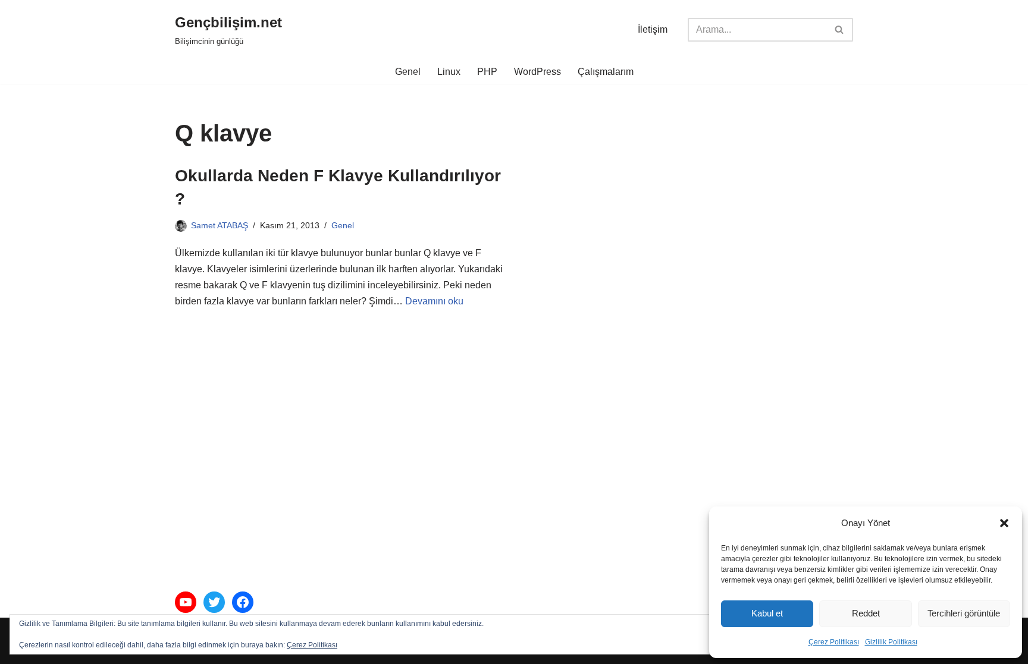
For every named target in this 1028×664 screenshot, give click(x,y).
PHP (487, 72)
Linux (448, 72)
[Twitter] (214, 602)
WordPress (537, 72)
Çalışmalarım (606, 72)
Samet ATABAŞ (219, 225)
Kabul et (767, 613)
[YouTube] (185, 602)
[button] (1004, 523)
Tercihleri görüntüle (963, 613)
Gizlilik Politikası (891, 642)
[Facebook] (242, 602)
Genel (408, 72)
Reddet (866, 613)
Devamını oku (434, 301)
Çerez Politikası (833, 642)
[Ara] (839, 30)
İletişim (652, 29)
